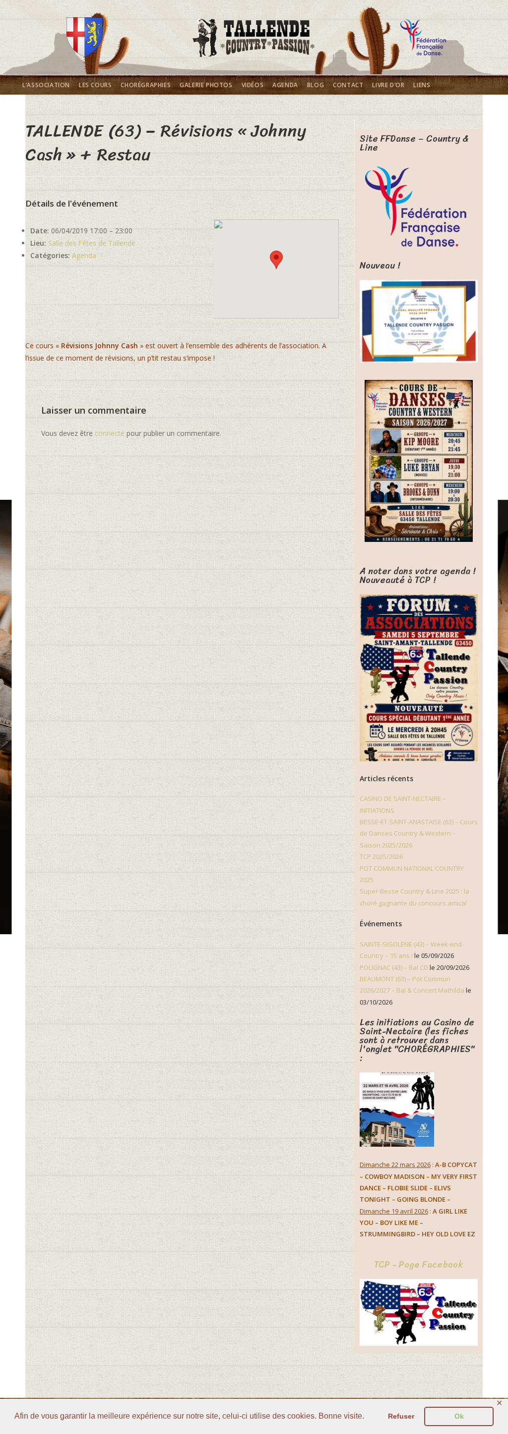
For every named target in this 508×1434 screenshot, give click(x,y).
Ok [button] (459, 1416)
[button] (276, 260)
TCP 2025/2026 (381, 856)
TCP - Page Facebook (418, 1265)
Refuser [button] (401, 1416)
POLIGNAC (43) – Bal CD (394, 967)
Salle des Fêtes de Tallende (91, 243)
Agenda (84, 255)
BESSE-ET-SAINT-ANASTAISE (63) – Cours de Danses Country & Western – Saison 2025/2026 (419, 833)
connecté (110, 433)
